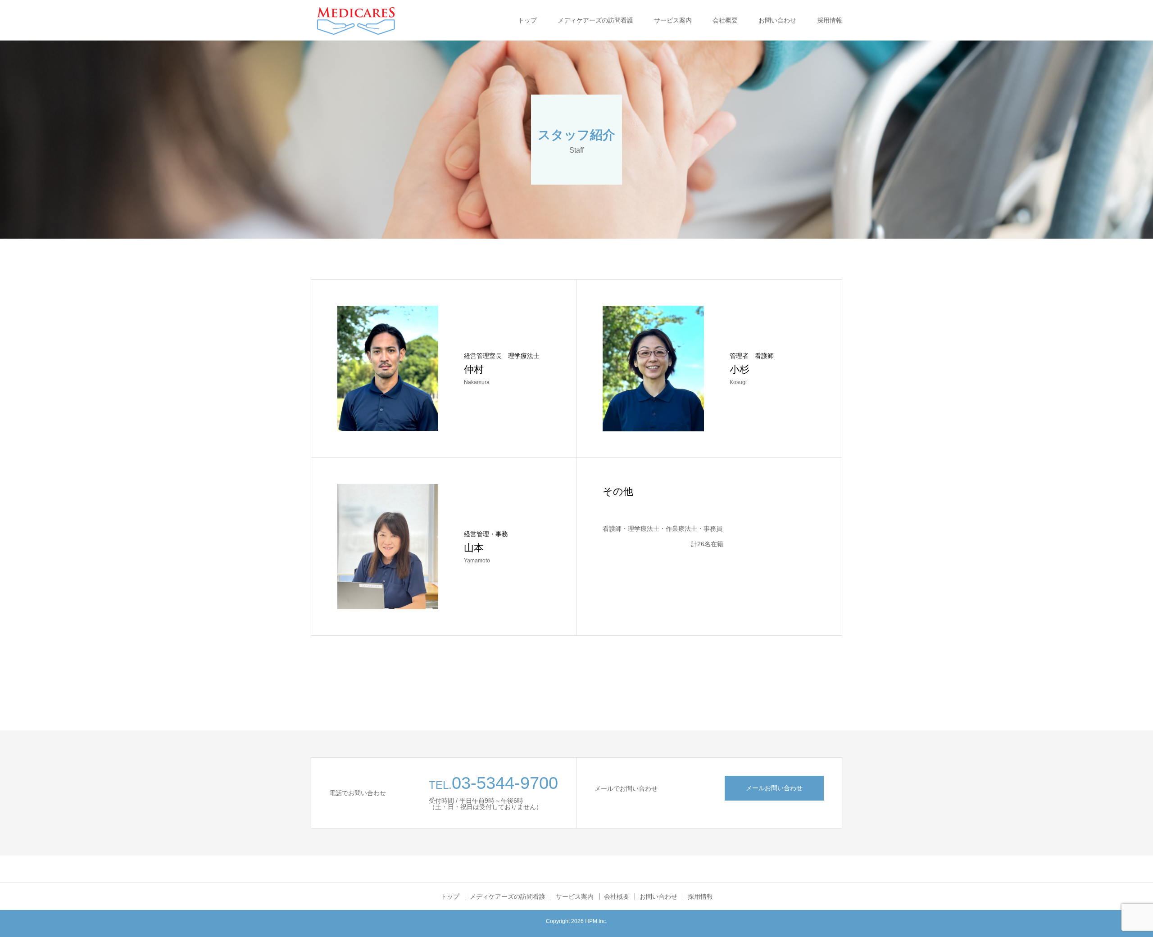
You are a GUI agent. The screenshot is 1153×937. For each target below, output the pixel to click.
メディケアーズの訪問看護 (595, 20)
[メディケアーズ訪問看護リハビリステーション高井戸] (356, 20)
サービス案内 (673, 20)
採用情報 (829, 20)
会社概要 (725, 20)
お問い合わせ (777, 20)
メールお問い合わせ (774, 788)
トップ (527, 20)
